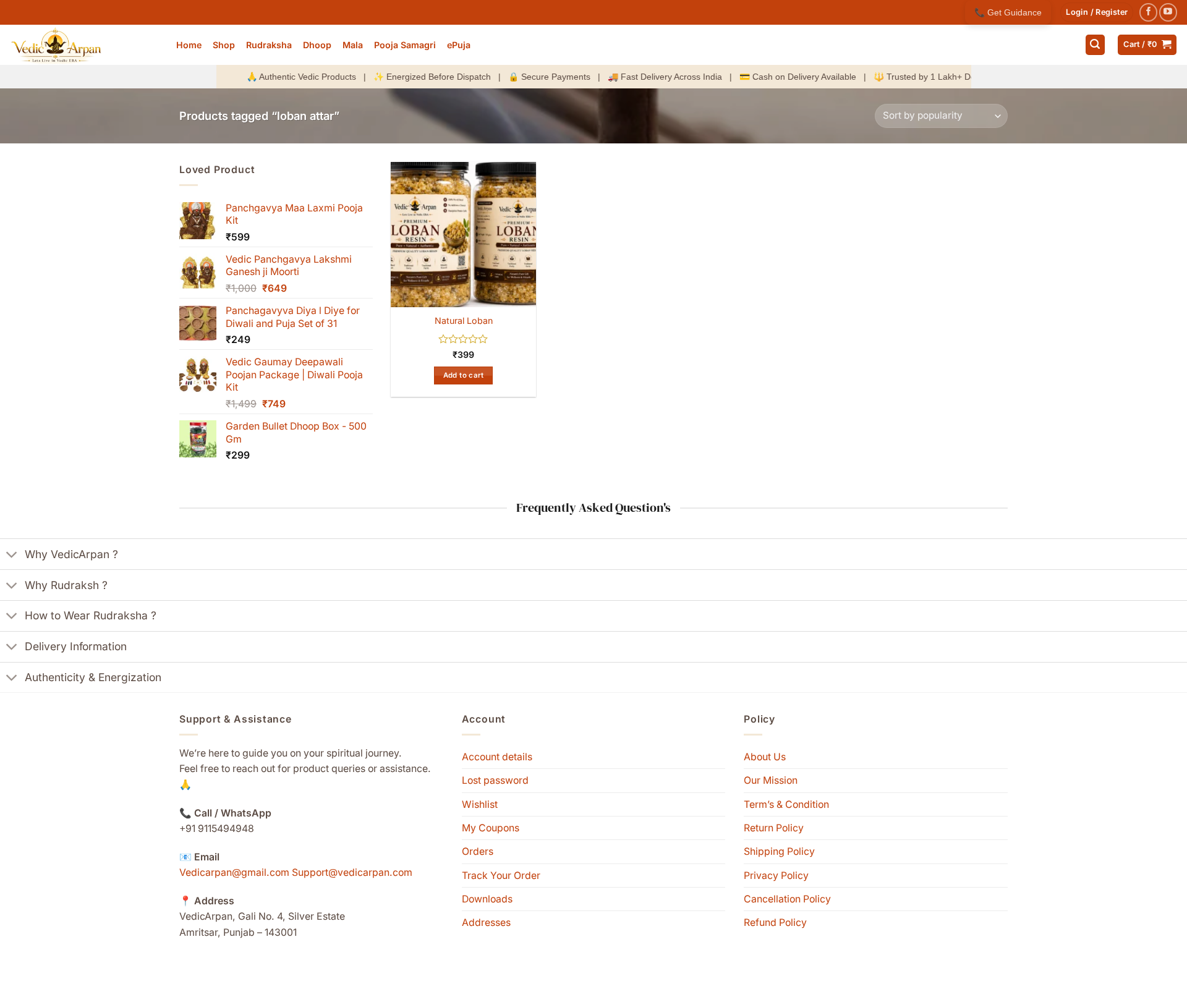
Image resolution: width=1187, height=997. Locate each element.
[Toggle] (12, 556)
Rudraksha (269, 45)
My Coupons (490, 828)
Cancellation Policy (787, 899)
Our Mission (771, 780)
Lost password (495, 780)
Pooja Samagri (405, 45)
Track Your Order (501, 875)
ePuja (458, 45)
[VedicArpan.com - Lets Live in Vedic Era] (83, 45)
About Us (765, 757)
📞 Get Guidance (1008, 12)
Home (189, 45)
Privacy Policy (776, 875)
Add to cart (463, 375)
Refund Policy (775, 922)
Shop (224, 45)
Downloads (487, 899)
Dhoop (317, 45)
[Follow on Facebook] (1148, 12)
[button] (1096, 12)
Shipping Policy (779, 851)
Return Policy (774, 828)
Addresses (486, 922)
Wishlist (480, 804)
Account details (497, 757)
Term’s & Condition (786, 804)
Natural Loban (464, 320)
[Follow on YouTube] (1168, 12)
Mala (352, 45)
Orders (477, 851)
